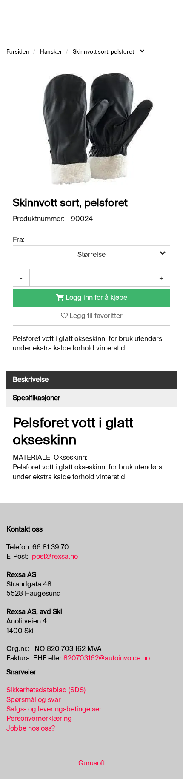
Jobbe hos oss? (30, 728)
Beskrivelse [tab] (31, 379)
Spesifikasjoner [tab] (36, 397)
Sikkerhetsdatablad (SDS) (46, 689)
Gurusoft (91, 763)
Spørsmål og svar (33, 699)
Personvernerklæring (39, 718)
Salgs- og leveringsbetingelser (54, 709)
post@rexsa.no (55, 556)
